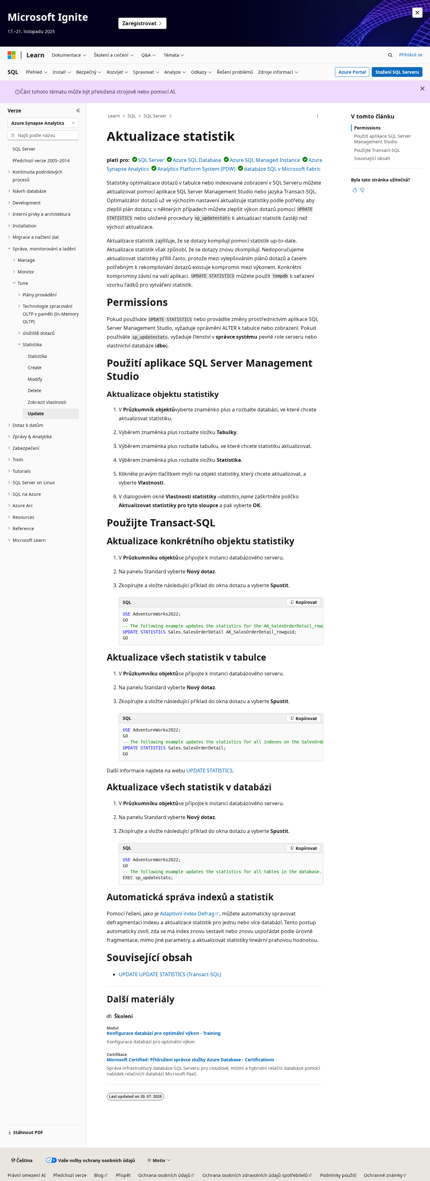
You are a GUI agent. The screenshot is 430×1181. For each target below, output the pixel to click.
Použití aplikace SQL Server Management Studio (382, 139)
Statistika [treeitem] (37, 356)
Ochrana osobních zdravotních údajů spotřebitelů (255, 1175)
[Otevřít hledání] (390, 55)
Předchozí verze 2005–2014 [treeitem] (41, 160)
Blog (99, 1175)
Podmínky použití (338, 1175)
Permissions (367, 128)
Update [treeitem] (36, 413)
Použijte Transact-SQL (377, 150)
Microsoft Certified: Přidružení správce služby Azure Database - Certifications (190, 1060)
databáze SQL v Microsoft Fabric (282, 168)
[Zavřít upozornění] (417, 13)
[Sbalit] (78, 111)
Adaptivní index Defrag (187, 913)
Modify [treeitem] (35, 379)
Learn (114, 116)
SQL (131, 116)
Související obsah (372, 158)
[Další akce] (317, 116)
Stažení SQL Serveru (397, 72)
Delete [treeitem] (34, 390)
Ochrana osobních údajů (164, 1175)
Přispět (123, 1175)
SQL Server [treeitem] (24, 149)
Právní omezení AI (27, 1175)
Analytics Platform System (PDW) (196, 168)
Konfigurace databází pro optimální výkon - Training (164, 1033)
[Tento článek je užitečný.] (355, 190)
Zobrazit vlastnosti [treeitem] (47, 402)
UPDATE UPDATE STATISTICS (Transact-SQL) (170, 974)
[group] (221, 626)
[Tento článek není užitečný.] (362, 190)
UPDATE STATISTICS (209, 770)
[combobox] (43, 123)
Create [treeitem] (35, 367)
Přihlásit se (410, 55)
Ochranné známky (383, 1175)
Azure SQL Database (197, 160)
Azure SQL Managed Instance (265, 160)
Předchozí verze (70, 1175)
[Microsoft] (12, 55)
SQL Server (155, 116)
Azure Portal (352, 72)
